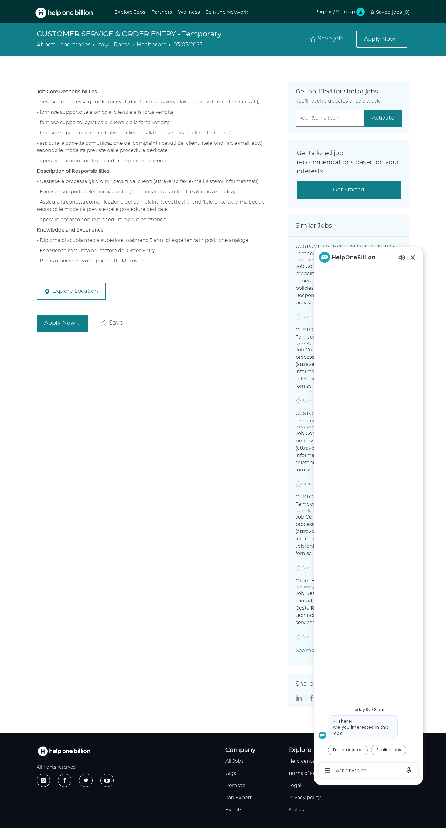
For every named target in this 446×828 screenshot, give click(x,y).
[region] (368, 513)
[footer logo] (64, 751)
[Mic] (409, 770)
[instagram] (43, 780)
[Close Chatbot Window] (413, 257)
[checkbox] (326, 39)
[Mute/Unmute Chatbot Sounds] (401, 257)
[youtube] (107, 780)
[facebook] (64, 780)
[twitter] (86, 780)
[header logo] (64, 12)
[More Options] (328, 770)
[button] (381, 39)
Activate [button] (383, 118)
